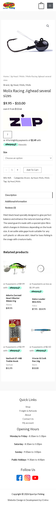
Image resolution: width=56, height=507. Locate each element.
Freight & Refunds (28, 411)
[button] (47, 26)
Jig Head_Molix (13, 181)
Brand (6, 85)
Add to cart (32, 170)
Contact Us (28, 419)
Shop (28, 407)
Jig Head (14, 76)
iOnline (45, 500)
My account (28, 423)
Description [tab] (11, 195)
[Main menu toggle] (50, 6)
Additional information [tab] (16, 201)
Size (5, 152)
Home (6, 76)
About (28, 415)
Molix (22, 76)
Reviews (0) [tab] (10, 207)
